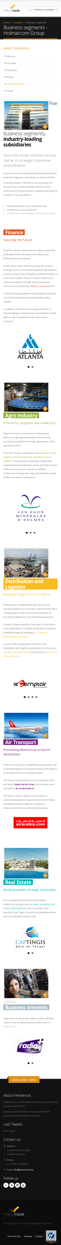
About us (11, 56)
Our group (12, 70)
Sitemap (28, 1236)
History (10, 77)
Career (10, 91)
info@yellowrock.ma (23, 1169)
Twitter (11, 1185)
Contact (39, 1236)
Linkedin (17, 1185)
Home (6, 22)
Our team (11, 63)
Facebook (5, 1185)
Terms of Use (14, 1236)
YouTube (23, 1185)
